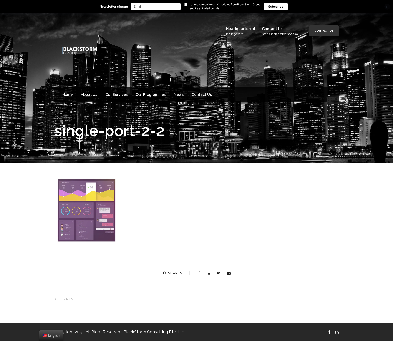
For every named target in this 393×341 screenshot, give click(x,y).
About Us (89, 94)
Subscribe (275, 6)
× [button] (387, 7)
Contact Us (324, 30)
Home (67, 94)
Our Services (116, 94)
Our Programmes (151, 94)
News (179, 94)
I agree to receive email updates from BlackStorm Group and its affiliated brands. (225, 6)
